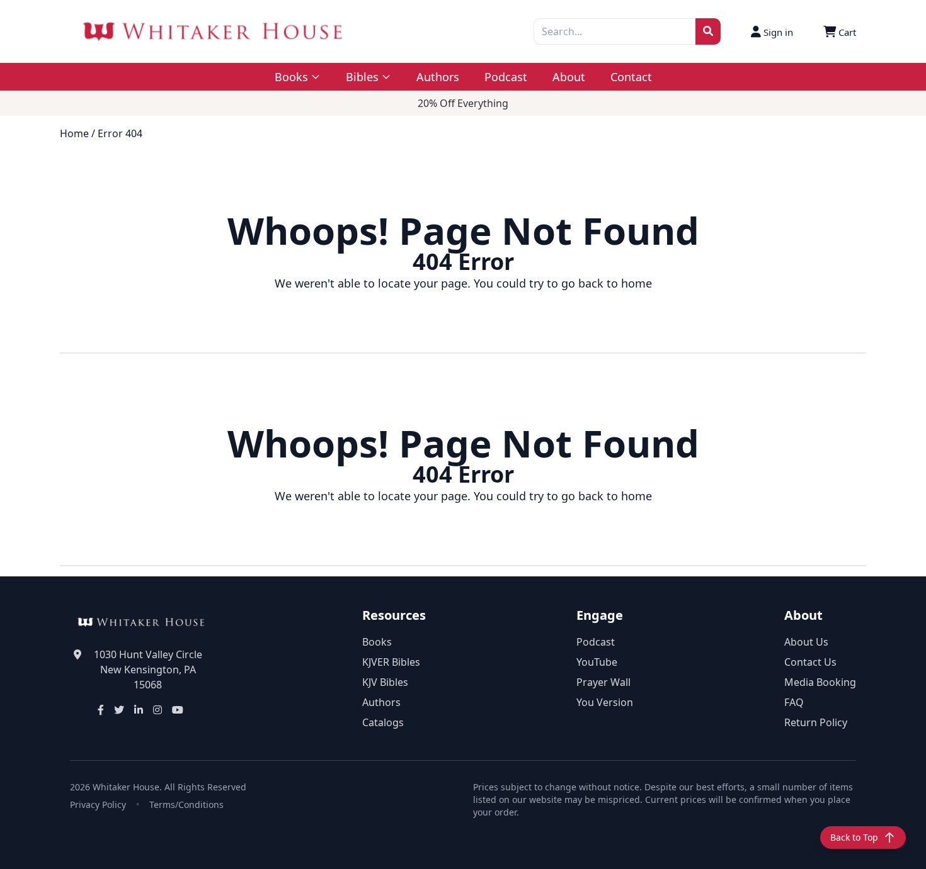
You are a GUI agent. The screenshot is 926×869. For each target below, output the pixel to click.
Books (377, 642)
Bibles (362, 76)
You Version (604, 702)
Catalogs (383, 722)
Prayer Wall (603, 682)
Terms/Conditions (186, 804)
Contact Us (810, 662)
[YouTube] (177, 709)
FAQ (794, 702)
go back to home (606, 283)
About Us (806, 642)
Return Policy (815, 722)
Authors (437, 76)
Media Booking (820, 682)
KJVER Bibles (391, 662)
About (568, 76)
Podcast (505, 76)
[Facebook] (101, 709)
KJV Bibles (385, 682)
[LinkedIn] (138, 709)
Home (74, 133)
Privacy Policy (98, 804)
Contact (631, 76)
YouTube (596, 662)
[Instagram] (157, 709)
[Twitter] (119, 709)
